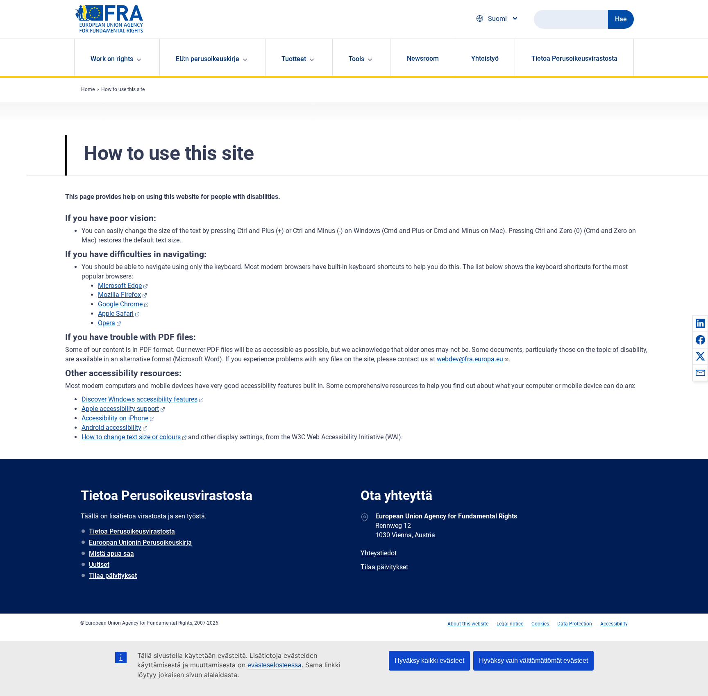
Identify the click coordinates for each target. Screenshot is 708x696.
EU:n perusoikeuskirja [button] (207, 59)
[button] (700, 323)
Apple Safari (116, 313)
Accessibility (614, 624)
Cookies (540, 624)
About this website (467, 624)
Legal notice (510, 624)
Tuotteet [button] (293, 59)
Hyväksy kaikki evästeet (429, 660)
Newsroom (423, 58)
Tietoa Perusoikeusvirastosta (574, 58)
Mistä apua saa (111, 553)
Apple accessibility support (120, 409)
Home (88, 89)
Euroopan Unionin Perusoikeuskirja (140, 542)
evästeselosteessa (274, 665)
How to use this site (123, 89)
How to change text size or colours (131, 437)
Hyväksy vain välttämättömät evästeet (533, 660)
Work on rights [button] (112, 59)
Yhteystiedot (379, 553)
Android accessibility (111, 427)
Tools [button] (356, 59)
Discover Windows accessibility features (139, 399)
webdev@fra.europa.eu (470, 359)
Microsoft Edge (120, 286)
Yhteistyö (485, 58)
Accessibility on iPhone (115, 418)
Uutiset (99, 564)
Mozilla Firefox (119, 295)
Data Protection (574, 624)
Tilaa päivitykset (113, 576)
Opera (106, 323)
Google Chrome (120, 304)
